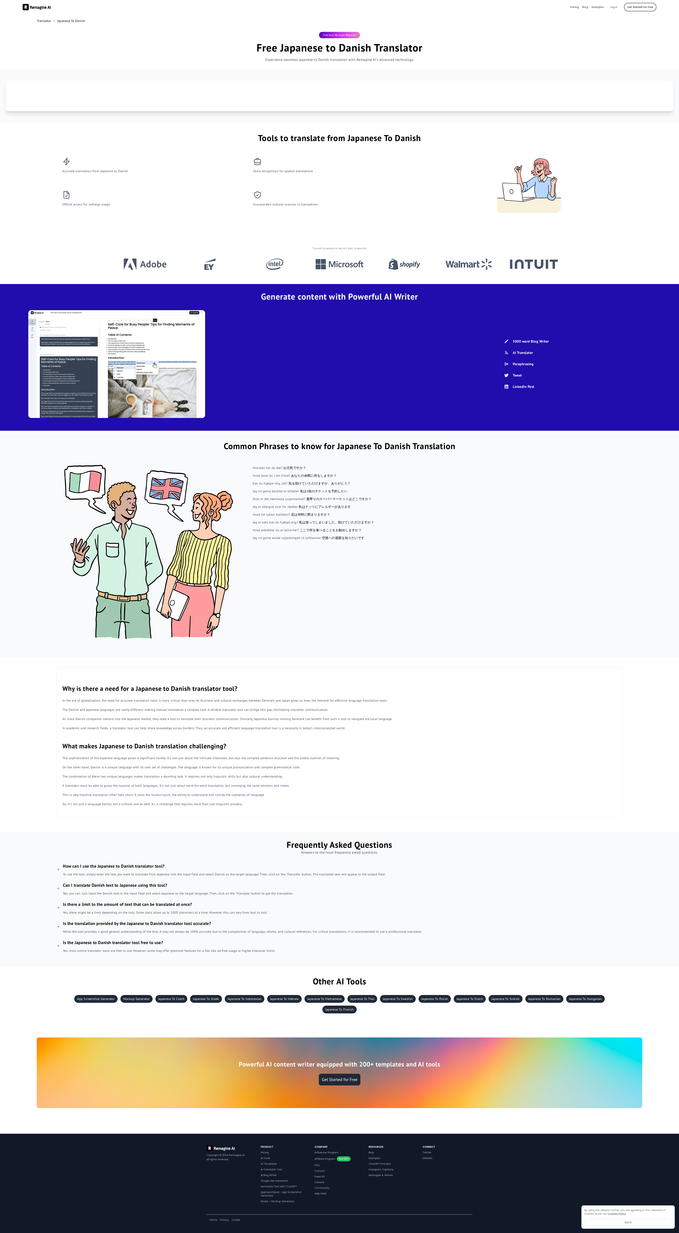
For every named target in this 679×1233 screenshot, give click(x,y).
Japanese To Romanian (544, 999)
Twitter (427, 1152)
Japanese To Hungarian (585, 999)
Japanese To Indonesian (245, 999)
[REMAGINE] (231, 1148)
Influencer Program (326, 1152)
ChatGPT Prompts (380, 1164)
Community (322, 1188)
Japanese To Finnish (339, 1009)
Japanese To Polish (434, 999)
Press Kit (320, 1176)
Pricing (574, 7)
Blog (585, 7)
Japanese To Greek (206, 999)
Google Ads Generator (274, 1181)
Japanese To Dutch (470, 999)
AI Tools (265, 1158)
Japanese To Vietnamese (324, 999)
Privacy (224, 1220)
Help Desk (320, 1193)
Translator (44, 21)
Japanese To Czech (171, 999)
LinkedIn (427, 1158)
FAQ (317, 1165)
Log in (613, 7)
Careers (319, 1182)
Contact (320, 1171)
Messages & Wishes (381, 1175)
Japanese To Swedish (398, 999)
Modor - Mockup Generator (277, 1201)
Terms (213, 1220)
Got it (628, 1222)
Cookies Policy (617, 1213)
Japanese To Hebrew (284, 999)
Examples (598, 7)
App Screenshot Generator (96, 999)
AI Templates (269, 1164)
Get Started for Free (640, 7)
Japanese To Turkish (505, 999)
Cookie (236, 1220)
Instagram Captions (381, 1169)
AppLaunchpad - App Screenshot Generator (281, 1193)
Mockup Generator (136, 999)
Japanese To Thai (362, 999)
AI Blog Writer (269, 1175)
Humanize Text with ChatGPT (279, 1186)
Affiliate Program (325, 1159)
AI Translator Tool (271, 1169)
